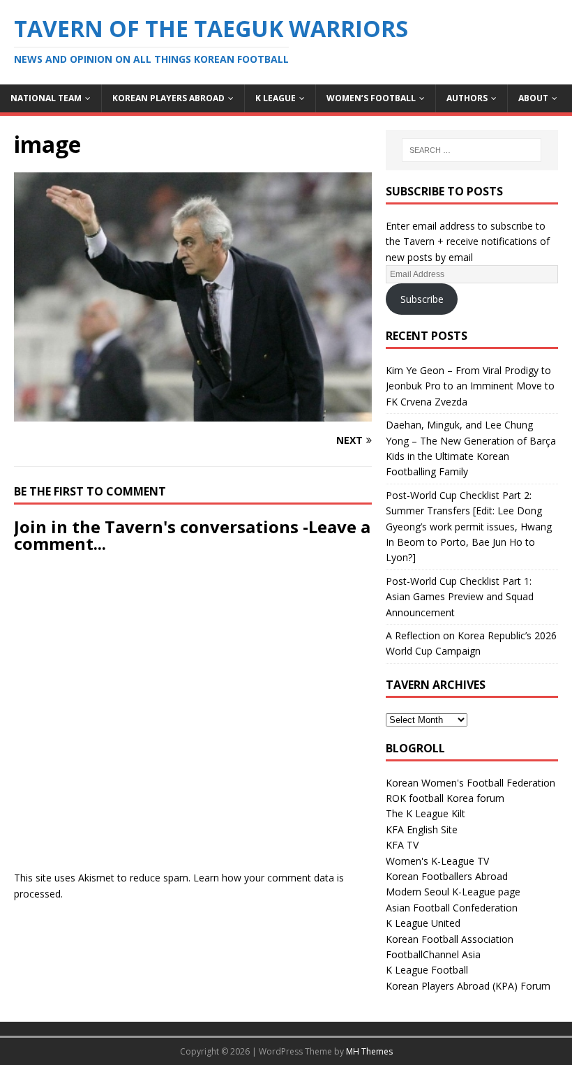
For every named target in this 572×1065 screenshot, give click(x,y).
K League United (423, 923)
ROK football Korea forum (445, 798)
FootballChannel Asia (433, 954)
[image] (193, 413)
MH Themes (369, 1051)
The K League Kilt (425, 813)
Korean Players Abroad (168, 98)
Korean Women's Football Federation (470, 782)
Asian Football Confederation (452, 907)
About (533, 98)
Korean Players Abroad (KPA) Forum (468, 985)
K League (275, 98)
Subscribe (422, 299)
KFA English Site (422, 829)
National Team (46, 98)
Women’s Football (371, 98)
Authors (467, 98)
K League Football (427, 969)
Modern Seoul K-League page (453, 891)
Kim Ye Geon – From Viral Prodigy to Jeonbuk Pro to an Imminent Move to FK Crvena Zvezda (470, 386)
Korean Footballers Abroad (447, 876)
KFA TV (402, 844)
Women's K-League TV (437, 860)
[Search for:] (471, 150)
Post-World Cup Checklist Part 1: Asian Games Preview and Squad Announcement (460, 596)
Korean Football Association (449, 939)
